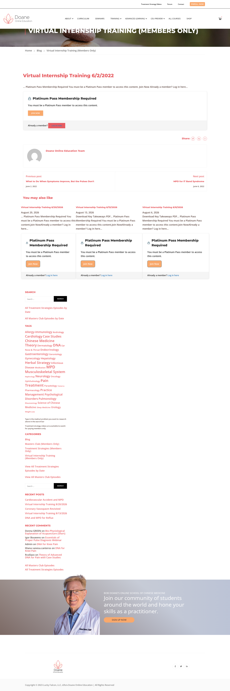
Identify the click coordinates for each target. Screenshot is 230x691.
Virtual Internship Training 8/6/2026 (162, 207)
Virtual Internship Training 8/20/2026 (42, 207)
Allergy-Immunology (38, 332)
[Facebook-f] (175, 666)
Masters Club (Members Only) (42, 443)
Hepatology (48, 358)
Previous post (34, 176)
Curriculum (83, 18)
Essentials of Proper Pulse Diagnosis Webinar (43, 539)
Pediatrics (61, 386)
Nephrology (30, 376)
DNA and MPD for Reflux (39, 517)
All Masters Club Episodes (39, 565)
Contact (181, 4)
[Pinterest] (205, 139)
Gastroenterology (36, 354)
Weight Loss (30, 412)
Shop (189, 18)
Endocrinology (49, 349)
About (68, 18)
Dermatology (44, 345)
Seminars (99, 18)
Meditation (40, 367)
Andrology (58, 332)
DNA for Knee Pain (47, 544)
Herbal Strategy (37, 362)
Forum (169, 4)
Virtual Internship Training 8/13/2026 (96, 207)
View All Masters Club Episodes (43, 477)
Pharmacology (32, 390)
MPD (50, 367)
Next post (198, 176)
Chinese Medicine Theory (39, 343)
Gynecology (32, 358)
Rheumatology (31, 403)
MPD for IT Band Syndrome (188, 181)
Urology (56, 407)
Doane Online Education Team (65, 150)
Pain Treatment (36, 383)
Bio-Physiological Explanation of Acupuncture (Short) (45, 532)
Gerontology (55, 354)
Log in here (57, 125)
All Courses (175, 18)
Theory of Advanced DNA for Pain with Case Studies (43, 556)
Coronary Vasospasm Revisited (42, 508)
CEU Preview (157, 18)
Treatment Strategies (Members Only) (43, 450)
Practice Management (38, 392)
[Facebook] (193, 139)
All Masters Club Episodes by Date (44, 318)
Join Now (35, 113)
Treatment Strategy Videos (151, 4)
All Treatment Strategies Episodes (44, 569)
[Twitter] (199, 139)
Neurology (42, 376)
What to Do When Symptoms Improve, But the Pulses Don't (60, 181)
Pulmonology (47, 399)
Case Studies (52, 336)
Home (28, 50)
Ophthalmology (32, 381)
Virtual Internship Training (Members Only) (71, 50)
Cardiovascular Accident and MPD (44, 499)
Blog (39, 50)
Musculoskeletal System (45, 371)
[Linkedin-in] (187, 666)
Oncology (55, 376)
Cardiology (33, 336)
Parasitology (50, 385)
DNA (57, 345)
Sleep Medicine (43, 407)
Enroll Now (197, 4)
